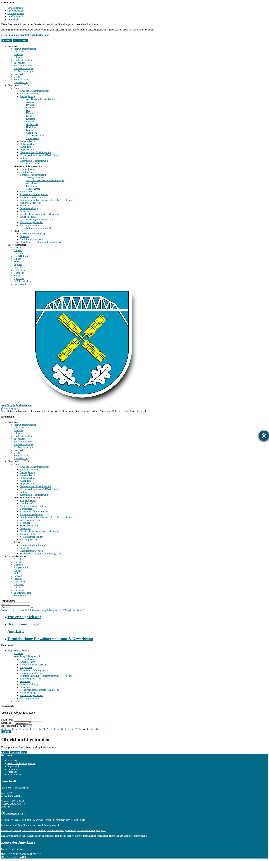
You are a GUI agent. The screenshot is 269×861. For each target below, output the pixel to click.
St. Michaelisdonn (35, 135)
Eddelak (30, 116)
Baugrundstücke (28, 141)
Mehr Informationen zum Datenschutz (20, 414)
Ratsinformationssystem (31, 239)
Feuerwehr (19, 74)
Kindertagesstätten (23, 60)
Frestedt (30, 121)
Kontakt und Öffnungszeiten (34, 194)
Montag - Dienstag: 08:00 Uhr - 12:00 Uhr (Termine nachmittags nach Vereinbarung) (43, 820)
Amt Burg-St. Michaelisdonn (40, 99)
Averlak (30, 102)
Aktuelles (18, 88)
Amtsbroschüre (27, 172)
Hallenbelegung (27, 216)
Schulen (18, 57)
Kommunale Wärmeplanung (34, 160)
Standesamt (25, 211)
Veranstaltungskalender (31, 222)
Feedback (12, 771)
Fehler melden (14, 774)
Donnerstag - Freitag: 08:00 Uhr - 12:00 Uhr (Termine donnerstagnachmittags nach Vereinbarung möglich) (53, 830)
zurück (24, 752)
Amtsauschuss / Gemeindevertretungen (45, 180)
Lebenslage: (7, 722)
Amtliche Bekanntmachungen (34, 90)
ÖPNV (17, 76)
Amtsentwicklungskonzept (33, 233)
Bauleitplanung (27, 96)
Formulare (25, 205)
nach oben (15, 752)
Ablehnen (6, 40)
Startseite (5, 610)
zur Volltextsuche (15, 10)
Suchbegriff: (7, 719)
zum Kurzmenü (15, 8)
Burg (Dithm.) (33, 163)
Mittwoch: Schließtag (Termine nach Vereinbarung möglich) (30, 825)
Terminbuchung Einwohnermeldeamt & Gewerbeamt (46, 200)
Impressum (12, 766)
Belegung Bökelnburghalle (39, 219)
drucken (5, 752)
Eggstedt (30, 118)
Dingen (29, 113)
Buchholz (31, 107)
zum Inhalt (12, 19)
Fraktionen (31, 186)
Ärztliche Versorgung (24, 71)
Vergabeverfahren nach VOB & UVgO (39, 155)
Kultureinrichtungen (23, 68)
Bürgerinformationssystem (33, 174)
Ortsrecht (24, 236)
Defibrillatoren (21, 82)
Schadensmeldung (29, 208)
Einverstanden (20, 40)
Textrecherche (33, 188)
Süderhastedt (32, 138)
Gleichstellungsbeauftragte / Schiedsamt (39, 214)
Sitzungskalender (34, 177)
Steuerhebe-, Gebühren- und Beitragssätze (40, 242)
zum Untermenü (15, 16)
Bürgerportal (26, 191)
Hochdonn (31, 127)
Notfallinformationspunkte (39, 228)
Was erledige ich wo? (30, 202)
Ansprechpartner (28, 169)
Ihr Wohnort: (7, 725)
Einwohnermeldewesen (31, 197)
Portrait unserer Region (25, 48)
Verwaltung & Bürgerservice (28, 166)
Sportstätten (19, 62)
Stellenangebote (27, 144)
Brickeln (30, 104)
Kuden (29, 130)
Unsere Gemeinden (16, 244)
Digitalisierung (27, 149)
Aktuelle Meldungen (30, 93)
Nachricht (6, 806)
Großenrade (32, 124)
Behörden (18, 54)
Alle (96, 728)
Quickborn (31, 132)
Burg (28, 110)
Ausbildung (25, 146)
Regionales (12, 46)
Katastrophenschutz (29, 225)
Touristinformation (23, 65)
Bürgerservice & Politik (19, 85)
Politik (17, 230)
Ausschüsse (32, 183)
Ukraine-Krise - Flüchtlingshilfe (35, 152)
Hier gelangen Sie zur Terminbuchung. (128, 835)
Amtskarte (19, 51)
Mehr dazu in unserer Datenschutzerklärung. (25, 35)
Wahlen (23, 158)
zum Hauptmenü (15, 13)
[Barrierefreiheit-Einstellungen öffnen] (264, 436)
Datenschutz (13, 769)
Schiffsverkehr (21, 79)
